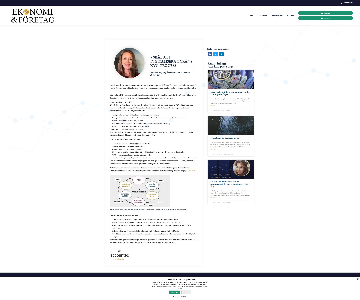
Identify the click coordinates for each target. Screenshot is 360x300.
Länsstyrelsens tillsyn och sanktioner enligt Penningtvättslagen (230, 93)
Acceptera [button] (174, 292)
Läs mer (180, 288)
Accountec (191, 171)
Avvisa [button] (186, 292)
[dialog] (180, 288)
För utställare (277, 16)
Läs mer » (212, 105)
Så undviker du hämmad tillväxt (225, 138)
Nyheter (290, 16)
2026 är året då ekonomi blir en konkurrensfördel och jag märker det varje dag (229, 184)
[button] (347, 3)
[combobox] (358, 279)
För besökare (263, 16)
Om (251, 16)
